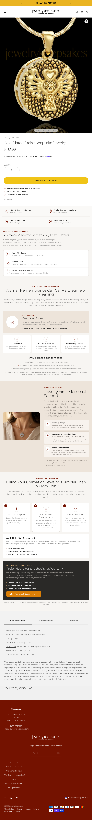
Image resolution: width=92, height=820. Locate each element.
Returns (36, 809)
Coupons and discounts (14, 783)
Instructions (11, 646)
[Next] (70, 3)
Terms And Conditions (12, 811)
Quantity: (7, 165)
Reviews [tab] (74, 621)
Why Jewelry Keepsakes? (14, 775)
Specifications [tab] (46, 621)
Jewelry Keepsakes (12, 138)
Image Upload (14, 788)
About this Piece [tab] (17, 621)
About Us (14, 762)
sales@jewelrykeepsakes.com (16, 729)
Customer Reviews (14, 771)
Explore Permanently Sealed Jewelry (24, 594)
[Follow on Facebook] (5, 797)
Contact (14, 779)
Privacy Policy (9, 809)
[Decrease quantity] (7, 170)
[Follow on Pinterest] (16, 797)
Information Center (14, 767)
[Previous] (21, 3)
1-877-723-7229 (16, 726)
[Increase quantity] (16, 170)
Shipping (28, 809)
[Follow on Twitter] (10, 797)
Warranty (19, 809)
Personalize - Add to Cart (46, 180)
